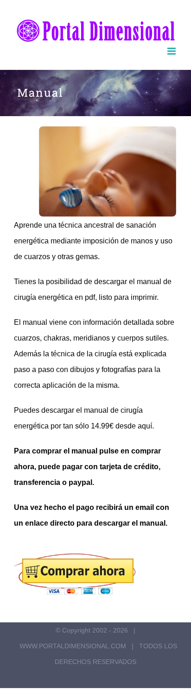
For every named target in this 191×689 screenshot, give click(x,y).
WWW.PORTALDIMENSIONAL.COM (72, 646)
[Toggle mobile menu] (172, 51)
